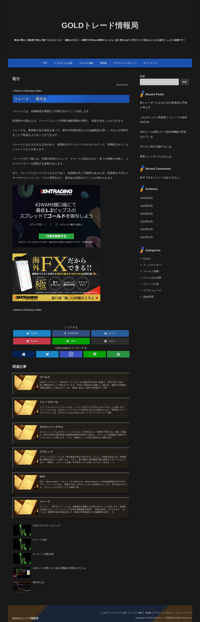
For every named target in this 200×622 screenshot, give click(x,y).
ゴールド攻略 (151, 271)
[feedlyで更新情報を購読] (118, 354)
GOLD (147, 258)
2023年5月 (146, 213)
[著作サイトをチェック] (23, 354)
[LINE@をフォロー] (94, 354)
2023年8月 (146, 198)
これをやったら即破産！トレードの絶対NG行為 (163, 120)
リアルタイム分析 (118, 613)
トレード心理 (151, 284)
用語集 (148, 613)
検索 (142, 76)
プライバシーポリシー (164, 613)
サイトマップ (184, 613)
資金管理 (148, 296)
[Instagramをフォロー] (71, 354)
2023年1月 (146, 237)
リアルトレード (152, 290)
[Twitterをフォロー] (47, 354)
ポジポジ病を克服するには (155, 146)
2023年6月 (146, 205)
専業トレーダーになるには (155, 156)
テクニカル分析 (152, 277)
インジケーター (152, 264)
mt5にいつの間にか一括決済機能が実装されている (163, 134)
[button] (110, 341)
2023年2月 (146, 229)
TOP (105, 613)
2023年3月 (146, 221)
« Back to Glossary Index (27, 90)
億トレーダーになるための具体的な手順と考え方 (163, 105)
